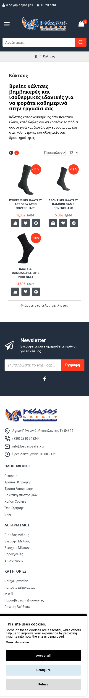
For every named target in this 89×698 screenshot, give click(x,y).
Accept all (43, 655)
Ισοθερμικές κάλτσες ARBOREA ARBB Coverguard (25, 204)
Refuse (43, 684)
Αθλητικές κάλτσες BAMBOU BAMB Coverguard (63, 204)
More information (17, 642)
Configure (43, 670)
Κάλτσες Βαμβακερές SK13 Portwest (25, 272)
